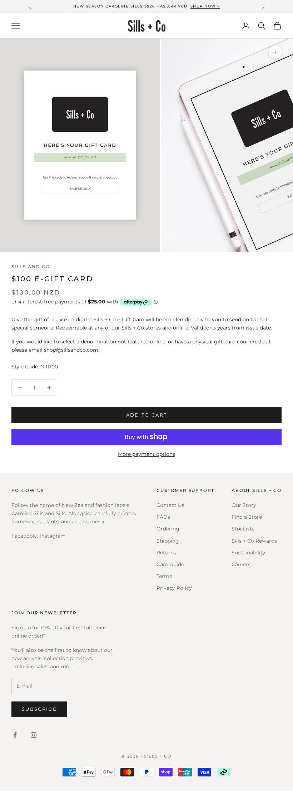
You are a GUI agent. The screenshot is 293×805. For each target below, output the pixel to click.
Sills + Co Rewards (254, 541)
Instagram (53, 536)
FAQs (163, 517)
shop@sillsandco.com (71, 350)
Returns (166, 552)
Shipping (168, 541)
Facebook (23, 536)
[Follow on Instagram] (33, 735)
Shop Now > (205, 6)
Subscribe (39, 709)
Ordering (168, 528)
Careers (241, 564)
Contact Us (170, 505)
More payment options (146, 454)
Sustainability (248, 552)
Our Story (244, 505)
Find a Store (247, 517)
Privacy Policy (174, 588)
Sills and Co (30, 266)
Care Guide (170, 564)
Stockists (243, 528)
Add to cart (146, 415)
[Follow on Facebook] (15, 735)
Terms (164, 576)
